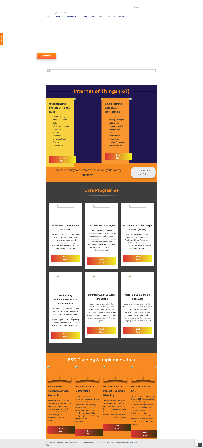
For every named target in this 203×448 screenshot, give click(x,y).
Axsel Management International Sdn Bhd (59, 7)
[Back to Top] (200, 445)
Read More (62, 159)
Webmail (102, 442)
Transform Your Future (144, 172)
